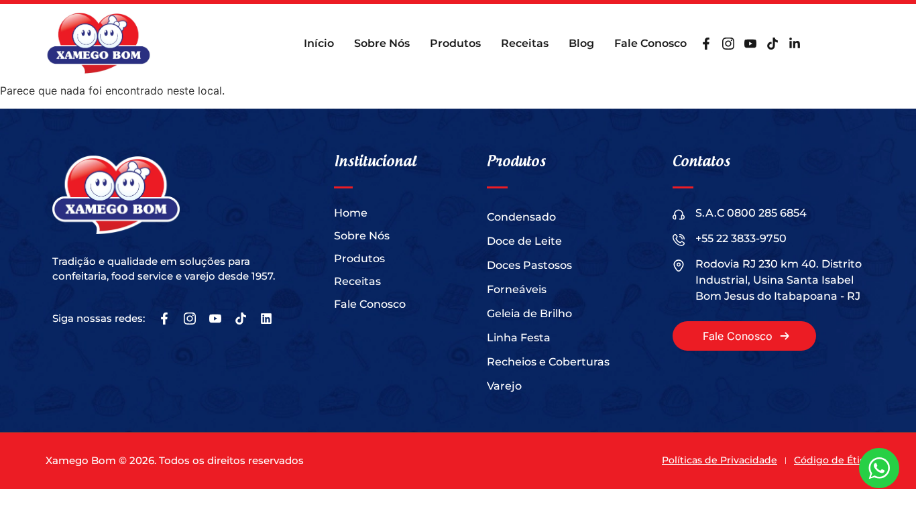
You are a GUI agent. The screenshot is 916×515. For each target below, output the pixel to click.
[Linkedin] (266, 318)
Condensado (521, 217)
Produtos (455, 43)
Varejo (504, 386)
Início (319, 43)
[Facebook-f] (706, 44)
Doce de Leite (524, 241)
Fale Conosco (650, 43)
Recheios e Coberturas (548, 361)
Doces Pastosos (529, 265)
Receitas (525, 43)
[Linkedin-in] (795, 44)
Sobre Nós (382, 43)
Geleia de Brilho (529, 313)
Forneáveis (517, 289)
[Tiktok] (772, 44)
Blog (581, 43)
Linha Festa (519, 337)
